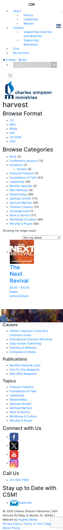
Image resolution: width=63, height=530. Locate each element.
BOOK (13, 128)
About (17, 11)
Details (24, 296)
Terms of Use (33, 523)
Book (13, 156)
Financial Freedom (22, 173)
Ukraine (22, 169)
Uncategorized (19, 211)
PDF (12, 133)
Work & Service (20, 215)
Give (16, 48)
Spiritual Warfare (21, 202)
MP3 (13, 124)
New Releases (19, 190)
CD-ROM (15, 137)
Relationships (18, 194)
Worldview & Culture (23, 219)
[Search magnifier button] (54, 65)
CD (12, 120)
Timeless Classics (21, 207)
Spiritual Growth (20, 198)
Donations (16, 165)
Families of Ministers (23, 347)
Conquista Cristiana (23, 352)
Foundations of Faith (23, 177)
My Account (21, 53)
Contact (18, 27)
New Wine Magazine (23, 373)
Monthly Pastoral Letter (25, 365)
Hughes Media (27, 519)
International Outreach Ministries (31, 339)
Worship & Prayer (21, 223)
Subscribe (25, 502)
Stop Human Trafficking (25, 343)
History (28, 15)
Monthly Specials (21, 186)
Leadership (31, 19)
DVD (13, 141)
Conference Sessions (23, 160)
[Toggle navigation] (10, 75)
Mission (29, 23)
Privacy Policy (12, 523)
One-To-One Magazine (24, 369)
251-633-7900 (19, 480)
